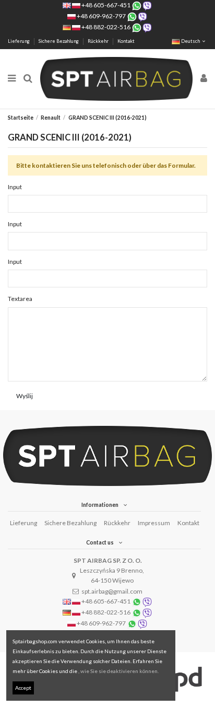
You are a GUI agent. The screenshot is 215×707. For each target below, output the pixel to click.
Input (15, 187)
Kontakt (126, 41)
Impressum (154, 523)
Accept (23, 688)
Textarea (20, 299)
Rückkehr (99, 41)
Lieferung (19, 41)
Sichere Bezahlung (59, 41)
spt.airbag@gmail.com (111, 591)
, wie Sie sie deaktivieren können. (118, 671)
